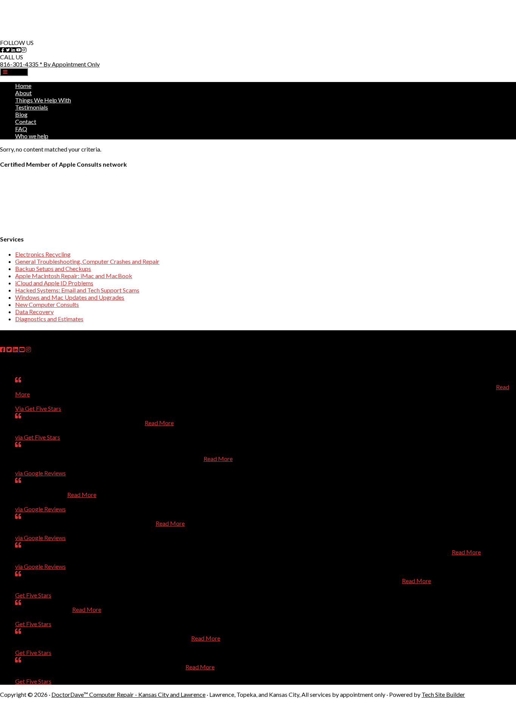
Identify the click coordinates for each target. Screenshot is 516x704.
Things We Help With (43, 100)
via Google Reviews (40, 473)
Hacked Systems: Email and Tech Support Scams (77, 290)
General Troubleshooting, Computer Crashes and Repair (87, 261)
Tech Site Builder (443, 694)
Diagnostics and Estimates (49, 318)
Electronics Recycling (43, 254)
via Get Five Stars (37, 437)
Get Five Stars (33, 595)
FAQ (21, 128)
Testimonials (31, 107)
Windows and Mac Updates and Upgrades (69, 297)
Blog (21, 114)
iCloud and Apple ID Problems (54, 282)
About (23, 92)
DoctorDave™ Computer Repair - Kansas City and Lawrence (128, 694)
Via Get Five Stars (38, 408)
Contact (25, 121)
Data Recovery (34, 311)
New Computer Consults (47, 304)
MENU (16, 72)
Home (23, 85)
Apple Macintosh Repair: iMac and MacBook (73, 275)
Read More (159, 422)
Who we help (31, 135)
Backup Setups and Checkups (53, 268)
